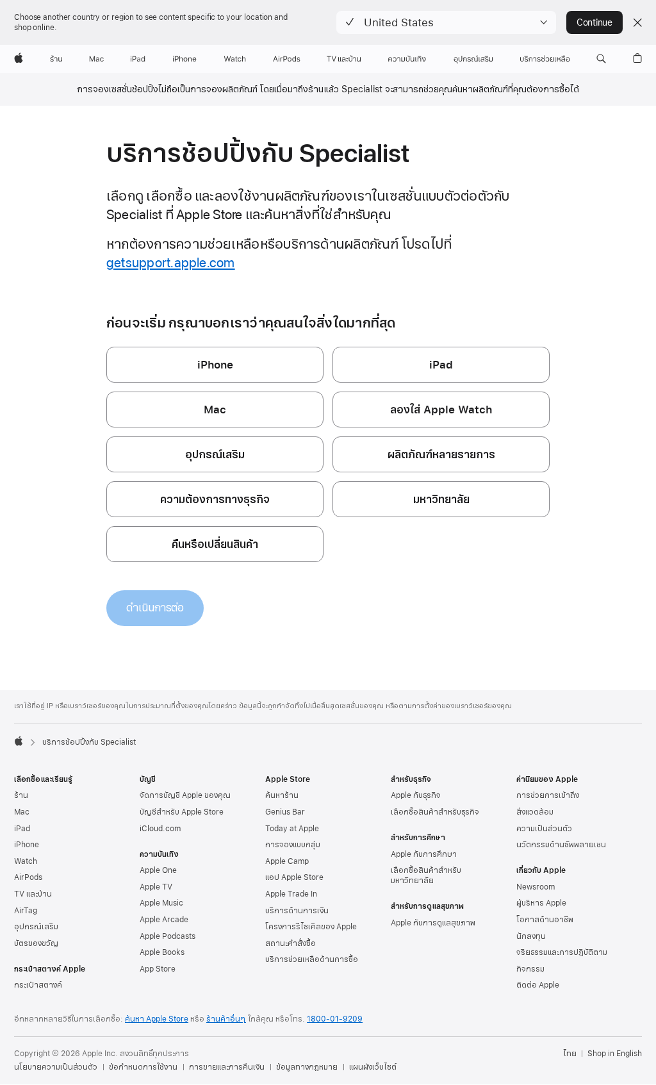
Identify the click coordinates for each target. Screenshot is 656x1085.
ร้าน (21, 795)
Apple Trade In (291, 894)
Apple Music (161, 903)
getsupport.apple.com (170, 263)
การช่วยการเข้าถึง (547, 795)
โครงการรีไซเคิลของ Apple (311, 926)
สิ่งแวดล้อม (535, 812)
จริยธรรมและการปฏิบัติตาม (561, 952)
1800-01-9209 (335, 1019)
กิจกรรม (530, 969)
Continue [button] (594, 22)
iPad (22, 828)
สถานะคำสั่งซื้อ (290, 943)
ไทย (570, 1053)
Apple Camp (287, 861)
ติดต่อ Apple (537, 985)
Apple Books (162, 952)
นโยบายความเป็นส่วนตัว (55, 1067)
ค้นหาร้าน (282, 795)
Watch (25, 861)
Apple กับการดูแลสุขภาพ (433, 923)
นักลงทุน (531, 936)
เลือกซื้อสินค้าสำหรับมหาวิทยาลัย (426, 875)
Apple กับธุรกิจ (416, 795)
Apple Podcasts (167, 936)
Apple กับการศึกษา (424, 854)
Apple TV (156, 887)
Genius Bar (285, 812)
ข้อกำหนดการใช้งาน (143, 1067)
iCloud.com (160, 828)
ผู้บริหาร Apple (541, 903)
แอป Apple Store (294, 877)
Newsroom (535, 887)
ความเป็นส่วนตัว (544, 828)
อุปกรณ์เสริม (36, 926)
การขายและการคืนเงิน (227, 1067)
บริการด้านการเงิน (297, 910)
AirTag (25, 910)
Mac (21, 812)
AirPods (28, 877)
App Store (158, 969)
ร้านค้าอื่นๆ (226, 1019)
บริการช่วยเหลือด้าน (311, 959)
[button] (446, 22)
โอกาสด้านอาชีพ (544, 919)
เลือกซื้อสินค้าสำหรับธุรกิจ (435, 812)
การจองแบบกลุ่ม (292, 844)
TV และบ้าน (33, 894)
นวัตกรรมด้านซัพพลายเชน (561, 844)
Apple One (158, 870)
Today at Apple (292, 828)
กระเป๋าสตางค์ (38, 985)
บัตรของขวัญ (36, 943)
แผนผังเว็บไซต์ (373, 1067)
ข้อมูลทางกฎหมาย (307, 1067)
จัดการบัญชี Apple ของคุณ (185, 795)
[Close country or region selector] (637, 22)
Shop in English (614, 1053)
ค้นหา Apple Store (156, 1019)
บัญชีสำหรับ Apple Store (182, 812)
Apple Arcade (164, 919)
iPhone (26, 844)
